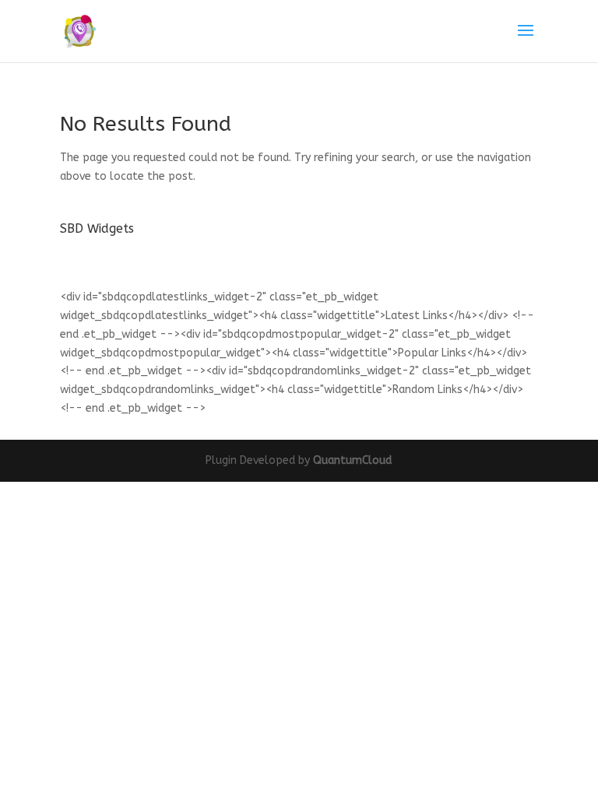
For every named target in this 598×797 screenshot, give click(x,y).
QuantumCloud (352, 460)
